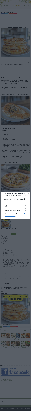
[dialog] (15, 205)
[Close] (28, 193)
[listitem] (15, 203)
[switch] (25, 205)
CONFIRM (10, 216)
